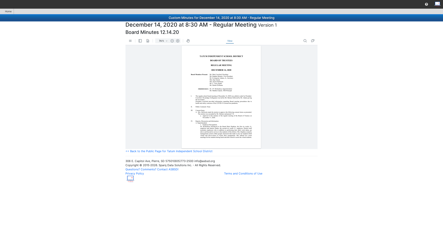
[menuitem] (426, 4)
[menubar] (221, 4)
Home (8, 11)
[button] (426, 4)
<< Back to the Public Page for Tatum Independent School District (169, 151)
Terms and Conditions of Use (243, 173)
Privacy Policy (134, 173)
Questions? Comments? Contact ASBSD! (151, 169)
